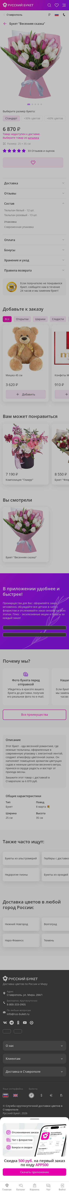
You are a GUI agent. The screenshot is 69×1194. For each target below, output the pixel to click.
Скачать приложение (34, 1172)
